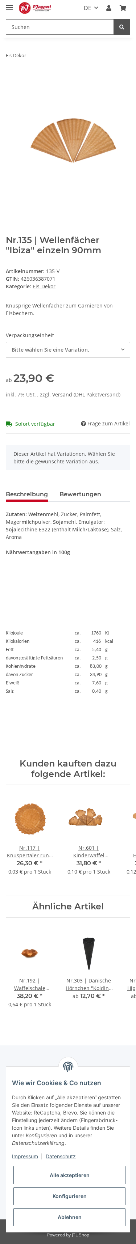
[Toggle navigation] (9, 4)
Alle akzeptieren (70, 1175)
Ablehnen (70, 1217)
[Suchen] (122, 27)
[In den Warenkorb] (11, 78)
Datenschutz (61, 1156)
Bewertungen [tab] (80, 494)
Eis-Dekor (44, 286)
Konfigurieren (70, 1196)
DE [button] (87, 8)
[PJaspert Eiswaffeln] (35, 8)
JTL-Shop (80, 1235)
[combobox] (68, 349)
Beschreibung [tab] (27, 494)
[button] (108, 8)
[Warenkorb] (123, 8)
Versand (63, 394)
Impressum (25, 1156)
